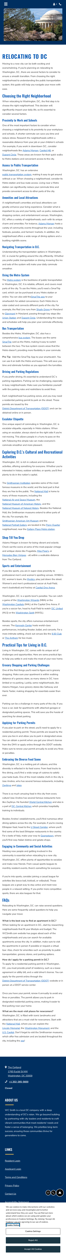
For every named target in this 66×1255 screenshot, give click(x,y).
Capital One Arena (45, 587)
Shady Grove (43, 309)
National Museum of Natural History (20, 508)
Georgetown (47, 835)
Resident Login (12, 1160)
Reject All (32, 1240)
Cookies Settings (33, 1231)
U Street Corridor (39, 827)
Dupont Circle (9, 154)
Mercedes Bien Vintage (14, 555)
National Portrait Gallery (14, 525)
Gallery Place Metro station (41, 529)
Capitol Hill (45, 150)
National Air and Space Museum (18, 499)
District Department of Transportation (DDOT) (25, 408)
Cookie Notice (13, 1225)
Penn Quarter (53, 525)
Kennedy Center (23, 625)
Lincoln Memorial (11, 1028)
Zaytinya (6, 785)
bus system (24, 337)
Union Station (9, 317)
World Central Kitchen (40, 802)
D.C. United (57, 608)
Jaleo (18, 785)
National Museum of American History (21, 503)
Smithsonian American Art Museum (20, 520)
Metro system (14, 280)
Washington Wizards (28, 600)
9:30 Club (57, 633)
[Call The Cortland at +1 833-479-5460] (60, 4)
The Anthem (11, 638)
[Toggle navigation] (5, 4)
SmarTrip (7, 341)
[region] (33, 1228)
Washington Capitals (13, 604)
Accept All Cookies (33, 1249)
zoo (22, 1040)
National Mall (41, 491)
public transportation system (16, 174)
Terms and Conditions (16, 1177)
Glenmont (10, 313)
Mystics (31, 579)
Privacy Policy (12, 1185)
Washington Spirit (25, 612)
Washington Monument (37, 1028)
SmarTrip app (38, 296)
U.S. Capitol (8, 1032)
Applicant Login (13, 1169)
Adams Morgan (31, 150)
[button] (55, 4)
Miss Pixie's (43, 551)
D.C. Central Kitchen (22, 806)
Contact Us (10, 1193)
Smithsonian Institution (18, 483)
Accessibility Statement (17, 1202)
